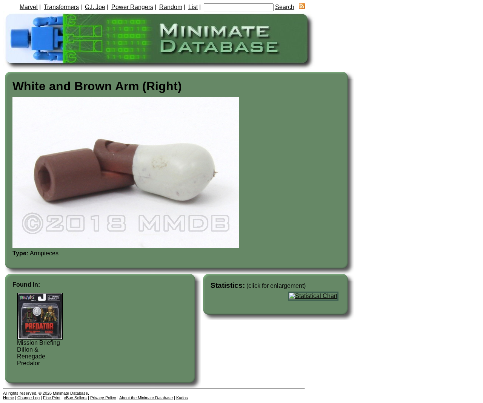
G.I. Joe (95, 7)
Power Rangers (132, 7)
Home (8, 397)
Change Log (28, 397)
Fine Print (51, 397)
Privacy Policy (103, 397)
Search (284, 7)
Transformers (61, 7)
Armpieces (44, 253)
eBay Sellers (75, 397)
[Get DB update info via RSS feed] (302, 7)
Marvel (29, 7)
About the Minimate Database (146, 397)
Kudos (182, 397)
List (193, 7)
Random (170, 7)
